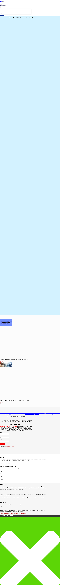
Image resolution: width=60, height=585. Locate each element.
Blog (0, 7)
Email (1, 439)
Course (1, 4)
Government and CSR (3, 5)
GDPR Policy (18, 513)
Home (1, 3)
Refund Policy (15, 513)
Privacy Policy (1, 513)
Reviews (1, 6)
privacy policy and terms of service (10, 446)
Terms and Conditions (6, 513)
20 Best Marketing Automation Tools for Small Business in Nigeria (14, 400)
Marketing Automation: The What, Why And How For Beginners (14, 359)
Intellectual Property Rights (24, 513)
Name (1, 432)
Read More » (2, 361)
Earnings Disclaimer (11, 513)
